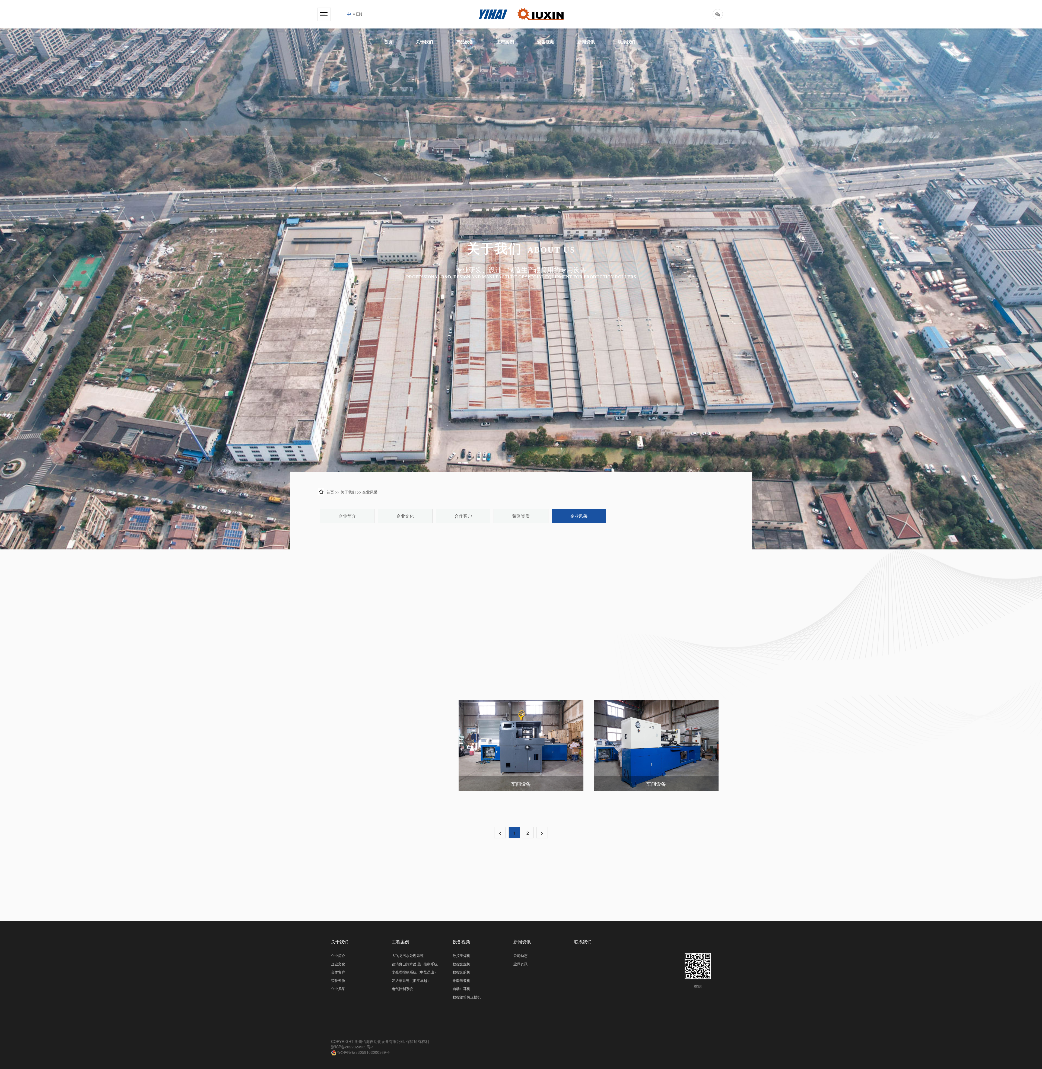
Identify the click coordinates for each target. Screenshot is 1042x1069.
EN (359, 14)
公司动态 (520, 955)
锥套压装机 (461, 980)
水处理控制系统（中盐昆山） (415, 972)
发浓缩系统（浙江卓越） (411, 980)
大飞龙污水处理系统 (408, 955)
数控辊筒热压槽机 (467, 997)
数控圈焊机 (461, 955)
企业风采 (369, 492)
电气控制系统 (402, 988)
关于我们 (424, 42)
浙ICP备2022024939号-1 (352, 1046)
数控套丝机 (461, 964)
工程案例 (505, 42)
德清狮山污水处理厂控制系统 (415, 964)
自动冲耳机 (461, 988)
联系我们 (626, 42)
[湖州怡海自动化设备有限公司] (521, 14)
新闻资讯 (586, 42)
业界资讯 (520, 964)
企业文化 (405, 516)
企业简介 (347, 516)
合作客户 (463, 516)
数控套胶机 (461, 972)
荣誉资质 (521, 516)
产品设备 (465, 42)
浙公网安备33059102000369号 (363, 1052)
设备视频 (545, 42)
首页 (388, 42)
